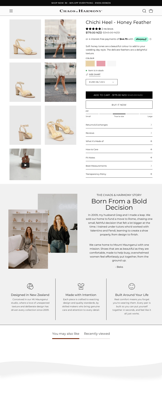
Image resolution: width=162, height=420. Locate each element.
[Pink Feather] (101, 63)
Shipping (13, 395)
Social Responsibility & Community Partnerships (79, 402)
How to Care (92, 149)
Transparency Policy (96, 174)
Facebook (104, 387)
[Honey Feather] (90, 63)
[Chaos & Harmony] (81, 10)
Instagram (104, 382)
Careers (132, 391)
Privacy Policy (16, 409)
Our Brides (104, 391)
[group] (81, 3)
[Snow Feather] (111, 63)
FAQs (12, 382)
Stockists (133, 387)
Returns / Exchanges (19, 400)
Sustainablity (75, 394)
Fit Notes (90, 157)
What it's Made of (94, 141)
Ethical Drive (75, 389)
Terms (12, 404)
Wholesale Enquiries (138, 382)
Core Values (74, 384)
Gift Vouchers (135, 396)
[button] (144, 11)
